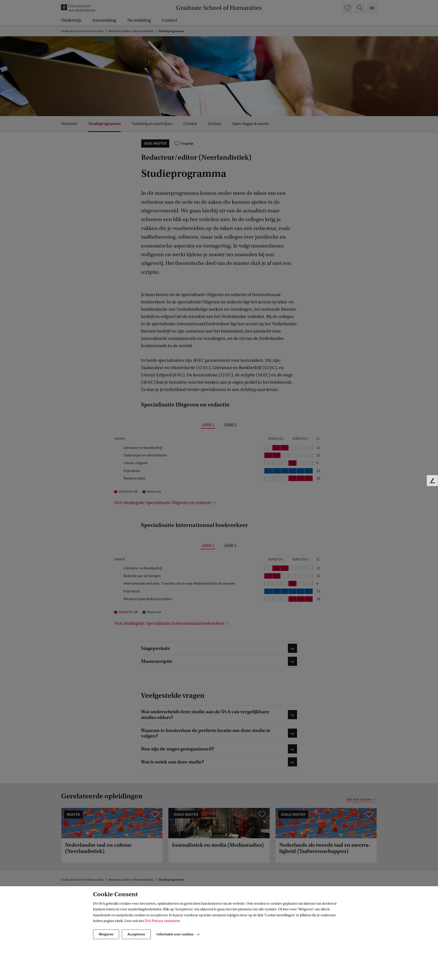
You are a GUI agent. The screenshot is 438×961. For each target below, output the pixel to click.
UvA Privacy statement (162, 921)
